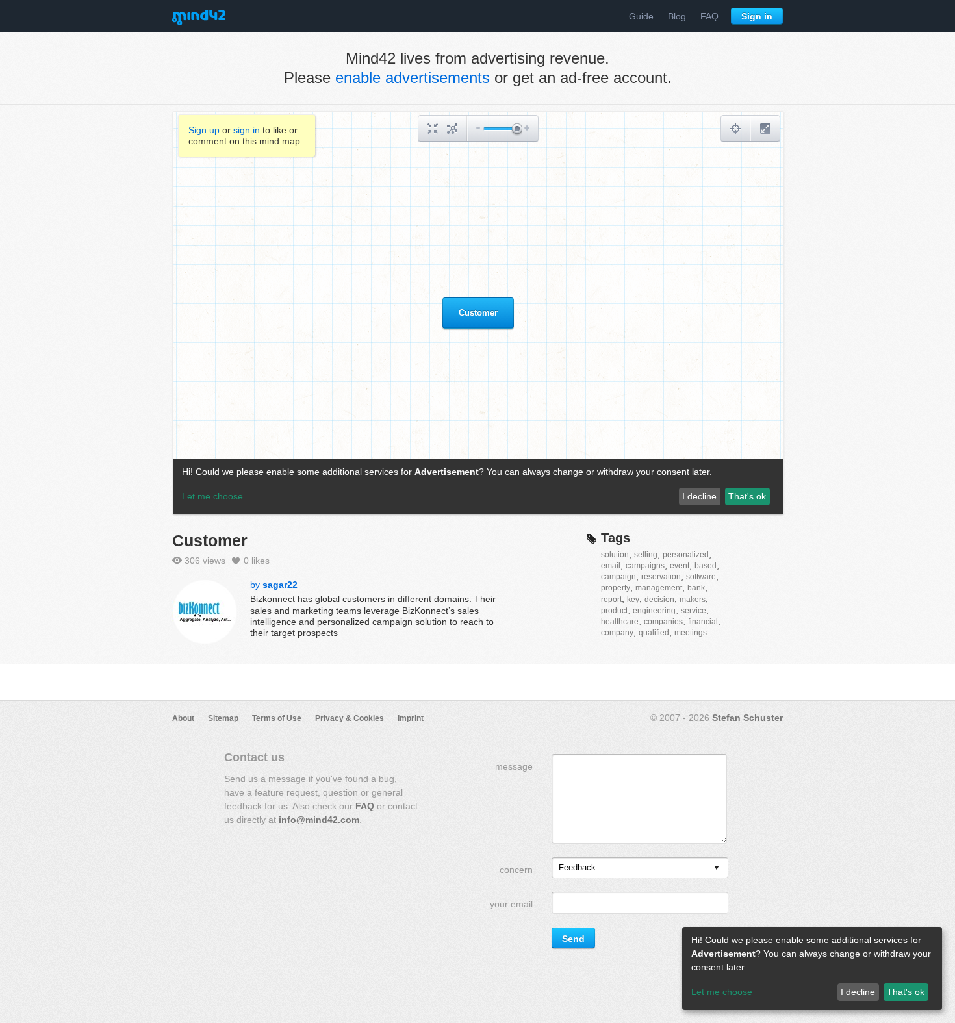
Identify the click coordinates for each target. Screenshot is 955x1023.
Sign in (756, 16)
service (693, 610)
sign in (246, 130)
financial (703, 621)
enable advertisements (412, 77)
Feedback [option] (577, 867)
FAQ (709, 16)
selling (645, 554)
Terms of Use (276, 718)
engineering (654, 610)
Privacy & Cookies (349, 718)
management (658, 587)
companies (663, 621)
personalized (686, 554)
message (514, 766)
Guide (641, 16)
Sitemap (223, 718)
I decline (858, 992)
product (614, 610)
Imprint (411, 718)
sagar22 (280, 584)
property (615, 587)
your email (511, 904)
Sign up (204, 130)
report (611, 599)
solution (615, 554)
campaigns (645, 565)
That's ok (905, 992)
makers (693, 599)
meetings (690, 632)
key (633, 599)
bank (696, 587)
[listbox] (640, 867)
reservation (661, 576)
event (679, 565)
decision (659, 599)
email (610, 565)
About (183, 718)
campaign (618, 576)
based (705, 565)
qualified (654, 632)
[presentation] (716, 868)
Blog (677, 16)
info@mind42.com (319, 820)
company (617, 632)
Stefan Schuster (747, 718)
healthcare (620, 621)
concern (516, 870)
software (701, 576)
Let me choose (721, 992)
